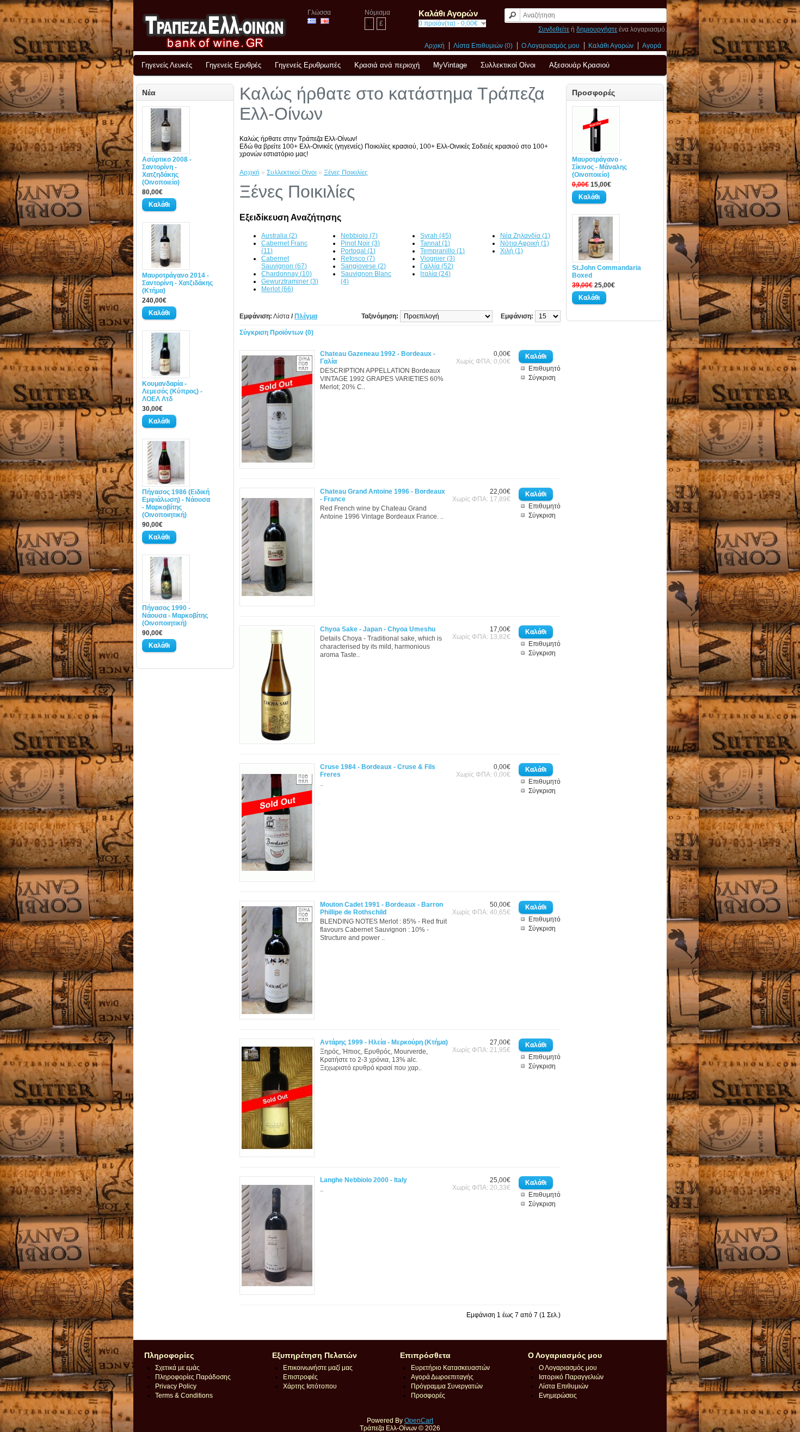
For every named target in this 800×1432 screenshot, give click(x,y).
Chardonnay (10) (286, 274)
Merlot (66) (277, 289)
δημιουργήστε (596, 29)
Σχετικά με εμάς (177, 1368)
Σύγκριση (542, 378)
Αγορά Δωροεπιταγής (442, 1377)
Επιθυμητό (544, 368)
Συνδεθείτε (553, 29)
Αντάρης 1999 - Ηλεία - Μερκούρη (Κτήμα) (384, 1042)
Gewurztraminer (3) (289, 281)
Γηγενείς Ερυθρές (233, 65)
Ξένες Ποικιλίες (346, 172)
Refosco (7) (358, 258)
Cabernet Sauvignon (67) (284, 262)
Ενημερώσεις (558, 1395)
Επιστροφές (300, 1377)
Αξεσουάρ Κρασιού (579, 65)
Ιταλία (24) (435, 274)
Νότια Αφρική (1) (524, 243)
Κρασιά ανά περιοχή (387, 65)
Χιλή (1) (511, 251)
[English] (325, 21)
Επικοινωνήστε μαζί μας (318, 1368)
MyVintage (450, 65)
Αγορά (651, 46)
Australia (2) (279, 235)
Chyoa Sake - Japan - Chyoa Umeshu (377, 629)
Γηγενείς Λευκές (166, 65)
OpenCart (418, 1420)
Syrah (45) (435, 235)
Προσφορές (428, 1395)
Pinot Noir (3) (360, 243)
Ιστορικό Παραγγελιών (571, 1377)
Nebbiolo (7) (359, 235)
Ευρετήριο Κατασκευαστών (450, 1368)
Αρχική (434, 46)
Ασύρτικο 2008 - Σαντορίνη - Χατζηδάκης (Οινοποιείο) (167, 171)
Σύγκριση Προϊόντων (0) (276, 332)
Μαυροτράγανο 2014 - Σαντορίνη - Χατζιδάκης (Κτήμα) (177, 283)
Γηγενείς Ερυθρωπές (308, 65)
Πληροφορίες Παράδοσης (193, 1377)
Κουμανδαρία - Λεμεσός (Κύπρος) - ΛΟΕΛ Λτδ (172, 391)
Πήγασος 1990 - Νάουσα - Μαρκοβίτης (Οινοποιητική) (175, 615)
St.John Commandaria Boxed (606, 271)
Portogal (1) (358, 251)
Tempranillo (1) (442, 251)
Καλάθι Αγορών (610, 46)
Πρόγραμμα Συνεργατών (447, 1386)
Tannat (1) (435, 243)
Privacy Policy (175, 1386)
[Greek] (311, 21)
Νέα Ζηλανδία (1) (525, 235)
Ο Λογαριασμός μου (550, 46)
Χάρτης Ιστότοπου (310, 1386)
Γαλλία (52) (436, 266)
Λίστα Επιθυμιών (563, 1386)
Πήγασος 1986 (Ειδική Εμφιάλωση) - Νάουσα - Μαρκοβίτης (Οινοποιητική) (176, 503)
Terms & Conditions (184, 1395)
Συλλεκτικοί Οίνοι (508, 65)
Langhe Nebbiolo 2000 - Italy (363, 1180)
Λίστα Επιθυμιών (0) (483, 46)
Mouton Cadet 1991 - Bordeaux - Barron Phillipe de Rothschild (381, 908)
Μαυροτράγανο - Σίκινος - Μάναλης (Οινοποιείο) (599, 167)
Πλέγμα (305, 316)
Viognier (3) (437, 258)
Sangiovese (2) (363, 266)
